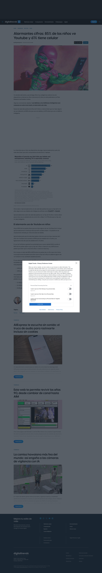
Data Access (51, 309)
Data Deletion (42, 309)
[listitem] (51, 285)
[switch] (69, 289)
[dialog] (51, 286)
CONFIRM (40, 304)
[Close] (76, 263)
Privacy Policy (59, 309)
